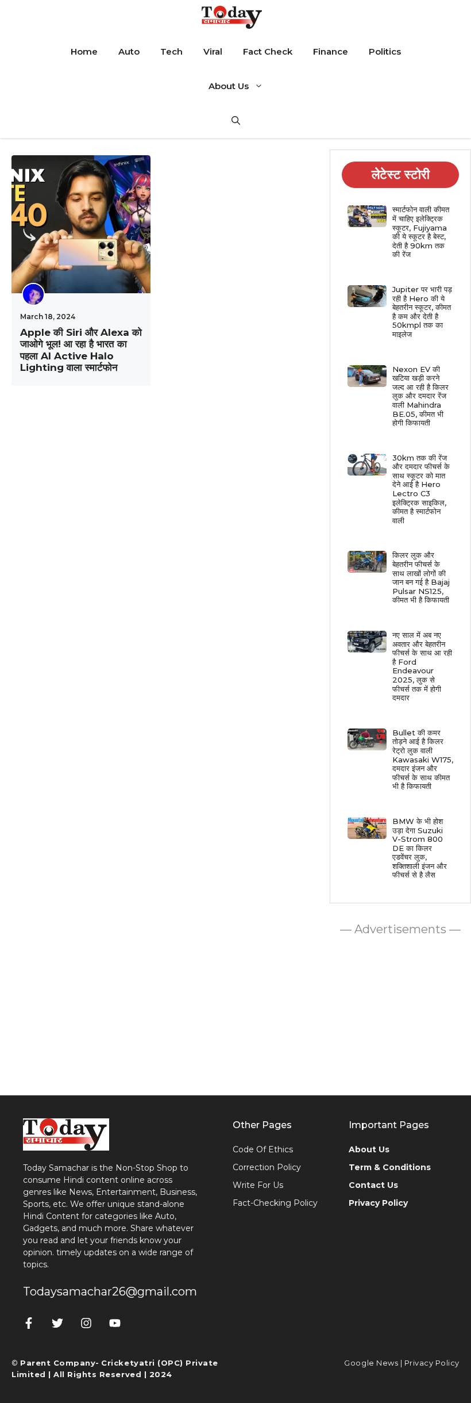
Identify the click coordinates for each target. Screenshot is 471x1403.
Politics (385, 51)
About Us (229, 85)
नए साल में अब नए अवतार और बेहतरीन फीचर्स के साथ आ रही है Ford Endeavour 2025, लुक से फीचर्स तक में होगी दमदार (422, 666)
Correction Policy (267, 1167)
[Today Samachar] (232, 17)
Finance (330, 51)
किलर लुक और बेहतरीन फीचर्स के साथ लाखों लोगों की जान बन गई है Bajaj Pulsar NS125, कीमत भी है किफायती (421, 577)
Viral (212, 51)
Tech (171, 51)
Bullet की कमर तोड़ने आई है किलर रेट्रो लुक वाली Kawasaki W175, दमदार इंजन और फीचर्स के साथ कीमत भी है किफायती (422, 759)
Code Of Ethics (263, 1149)
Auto (129, 51)
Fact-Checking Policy (275, 1203)
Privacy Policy (432, 1362)
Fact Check (267, 51)
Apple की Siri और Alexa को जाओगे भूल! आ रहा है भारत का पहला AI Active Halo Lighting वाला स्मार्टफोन (81, 350)
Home (84, 51)
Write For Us (258, 1185)
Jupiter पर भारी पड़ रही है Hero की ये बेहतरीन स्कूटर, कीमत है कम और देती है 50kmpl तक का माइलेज (422, 312)
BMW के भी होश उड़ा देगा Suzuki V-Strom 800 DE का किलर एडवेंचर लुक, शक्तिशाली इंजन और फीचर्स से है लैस (419, 848)
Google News (371, 1362)
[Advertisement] (400, 1012)
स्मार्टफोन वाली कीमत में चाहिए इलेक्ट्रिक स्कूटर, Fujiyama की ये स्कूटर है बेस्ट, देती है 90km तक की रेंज (420, 232)
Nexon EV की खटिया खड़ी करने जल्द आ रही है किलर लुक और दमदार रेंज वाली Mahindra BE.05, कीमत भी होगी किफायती (420, 396)
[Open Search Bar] (235, 120)
